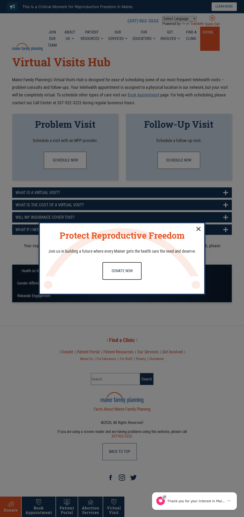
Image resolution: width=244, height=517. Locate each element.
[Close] (198, 228)
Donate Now (122, 271)
